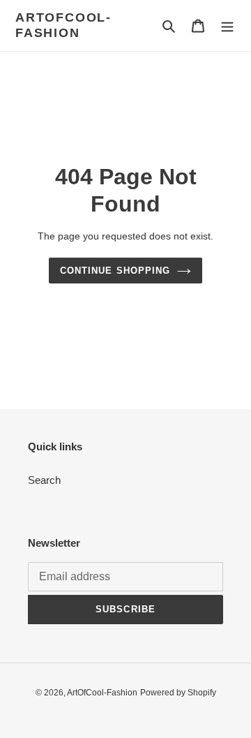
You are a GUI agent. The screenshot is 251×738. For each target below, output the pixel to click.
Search (44, 480)
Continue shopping (115, 270)
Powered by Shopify (178, 693)
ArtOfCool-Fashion (63, 25)
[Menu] (227, 25)
